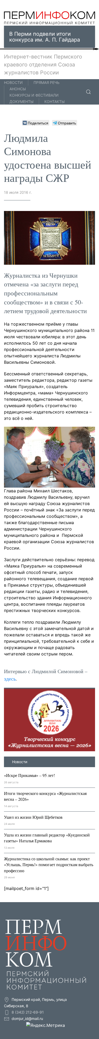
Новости (13, 82)
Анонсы (18, 89)
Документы (22, 101)
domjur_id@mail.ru (27, 1018)
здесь (10, 678)
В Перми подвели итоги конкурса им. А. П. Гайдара (44, 37)
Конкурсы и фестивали (34, 95)
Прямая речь (46, 82)
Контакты (54, 101)
